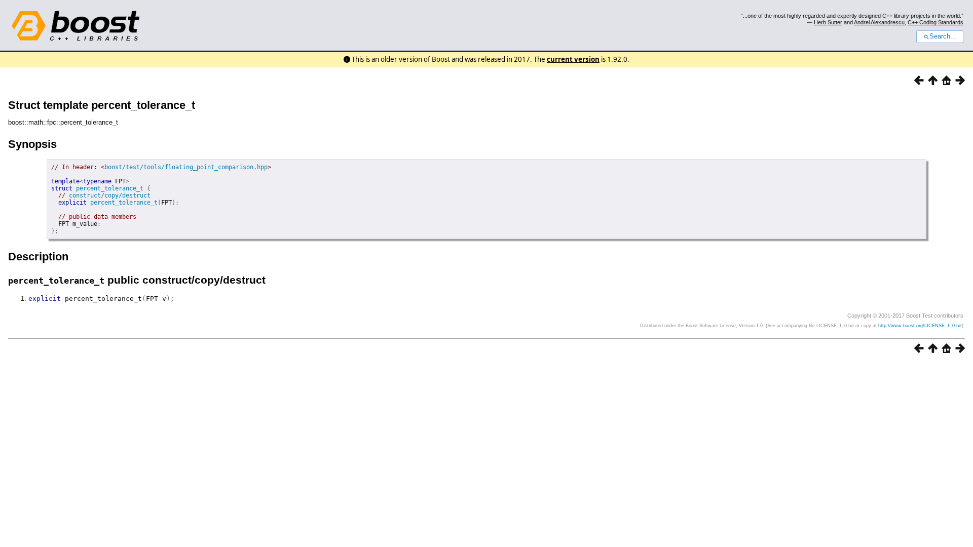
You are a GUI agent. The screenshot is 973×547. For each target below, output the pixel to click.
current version (573, 59)
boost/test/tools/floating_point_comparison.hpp (186, 167)
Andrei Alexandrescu (879, 22)
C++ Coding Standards (935, 22)
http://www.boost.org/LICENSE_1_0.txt (920, 325)
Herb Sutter (828, 22)
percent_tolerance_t (109, 188)
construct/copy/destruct (110, 195)
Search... (942, 36)
